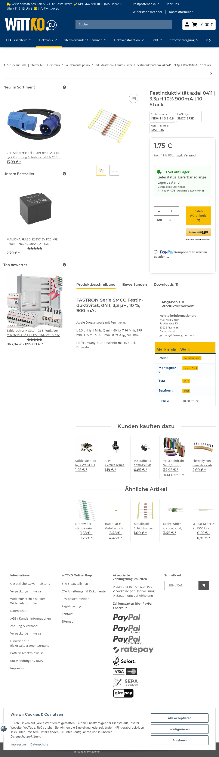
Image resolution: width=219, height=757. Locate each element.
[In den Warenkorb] (79, 87)
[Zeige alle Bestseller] (64, 174)
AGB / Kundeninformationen (30, 618)
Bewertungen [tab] (134, 285)
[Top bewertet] (64, 265)
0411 (186, 380)
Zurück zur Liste (16, 65)
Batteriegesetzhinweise (27, 653)
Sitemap (67, 621)
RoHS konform (192, 357)
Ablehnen (180, 740)
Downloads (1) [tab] (166, 285)
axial (186, 390)
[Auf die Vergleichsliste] (133, 98)
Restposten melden (75, 599)
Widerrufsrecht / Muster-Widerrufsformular (28, 601)
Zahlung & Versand (24, 626)
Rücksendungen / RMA (26, 661)
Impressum (18, 744)
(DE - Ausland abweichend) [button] (187, 190)
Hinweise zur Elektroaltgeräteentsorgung (29, 643)
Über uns (172, 4)
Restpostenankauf (146, 4)
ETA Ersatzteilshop (75, 584)
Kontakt (67, 614)
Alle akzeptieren (179, 718)
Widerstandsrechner (147, 12)
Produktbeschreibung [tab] (95, 285)
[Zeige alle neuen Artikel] (64, 87)
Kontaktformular (181, 12)
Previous (83, 458)
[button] (187, 25)
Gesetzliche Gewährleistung (30, 584)
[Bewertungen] (34, 248)
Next (208, 458)
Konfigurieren (180, 729)
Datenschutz (39, 744)
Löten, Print (190, 368)
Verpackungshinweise (25, 591)
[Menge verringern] (159, 211)
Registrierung (71, 606)
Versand (190, 155)
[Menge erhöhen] (170, 219)
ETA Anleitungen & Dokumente (84, 591)
